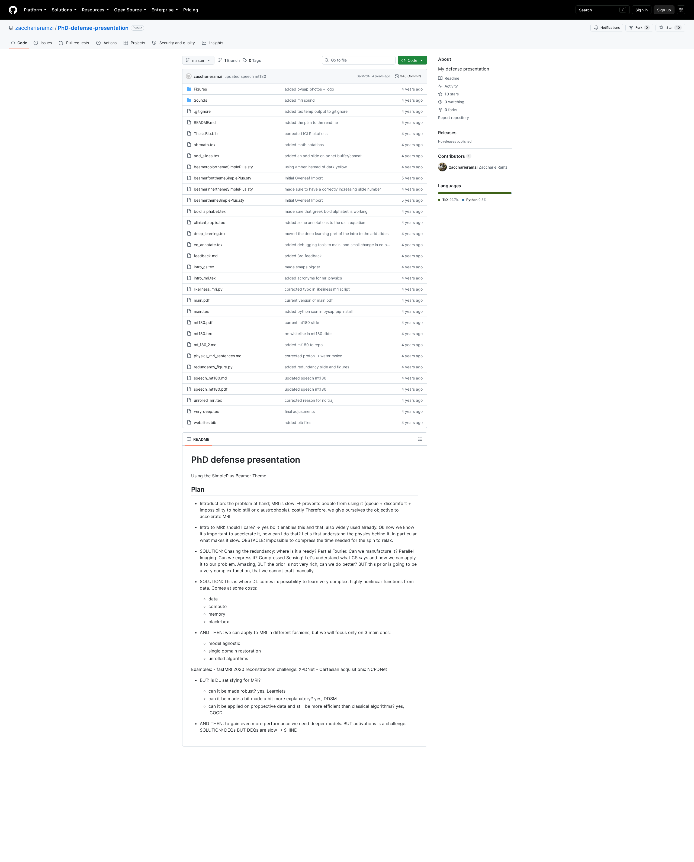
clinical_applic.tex (209, 222)
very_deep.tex (206, 411)
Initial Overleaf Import (304, 178)
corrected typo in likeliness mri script (317, 289)
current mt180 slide (302, 322)
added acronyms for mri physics (313, 278)
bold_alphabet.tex (210, 211)
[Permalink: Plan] (187, 489)
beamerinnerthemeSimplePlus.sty (223, 189)
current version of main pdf (309, 300)
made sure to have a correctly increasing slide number (333, 189)
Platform (33, 9)
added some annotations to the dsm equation (325, 222)
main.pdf (202, 300)
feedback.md (206, 255)
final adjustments (300, 411)
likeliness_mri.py (208, 289)
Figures (200, 89)
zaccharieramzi (34, 28)
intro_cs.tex (204, 267)
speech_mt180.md (210, 378)
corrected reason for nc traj (309, 400)
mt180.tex (203, 333)
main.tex (201, 311)
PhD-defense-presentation (93, 28)
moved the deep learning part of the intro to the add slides (336, 233)
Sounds (200, 100)
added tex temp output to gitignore (316, 111)
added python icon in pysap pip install (318, 311)
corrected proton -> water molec (313, 355)
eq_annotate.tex (208, 244)
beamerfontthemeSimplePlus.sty (222, 178)
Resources (93, 9)
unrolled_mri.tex (208, 400)
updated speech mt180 (245, 76)
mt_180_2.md (205, 344)
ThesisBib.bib (206, 133)
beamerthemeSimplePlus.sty (219, 200)
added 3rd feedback (303, 255)
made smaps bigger (302, 267)
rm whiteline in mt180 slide (308, 333)
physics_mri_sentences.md (218, 355)
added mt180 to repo (304, 344)
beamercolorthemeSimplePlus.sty (223, 167)
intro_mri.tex (205, 278)
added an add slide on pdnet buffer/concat (323, 155)
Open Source (128, 9)
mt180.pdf (203, 322)
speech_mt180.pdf (210, 389)
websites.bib (205, 422)
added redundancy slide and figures (317, 367)
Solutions (62, 9)
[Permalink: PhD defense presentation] (187, 460)
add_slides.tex (206, 155)
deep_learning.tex (210, 233)
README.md (205, 122)
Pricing (190, 9)
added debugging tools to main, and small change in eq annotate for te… (349, 244)
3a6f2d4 (363, 76)
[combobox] (361, 60)
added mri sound (300, 100)
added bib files (298, 422)
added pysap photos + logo (309, 89)
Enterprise (163, 9)
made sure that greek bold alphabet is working (326, 211)
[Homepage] (13, 9)
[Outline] (420, 439)
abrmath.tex (205, 144)
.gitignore (202, 111)
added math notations (304, 144)
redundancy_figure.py (213, 367)
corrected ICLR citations (306, 133)
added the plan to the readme (311, 122)
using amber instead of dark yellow (316, 167)
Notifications (610, 27)
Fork (641, 27)
